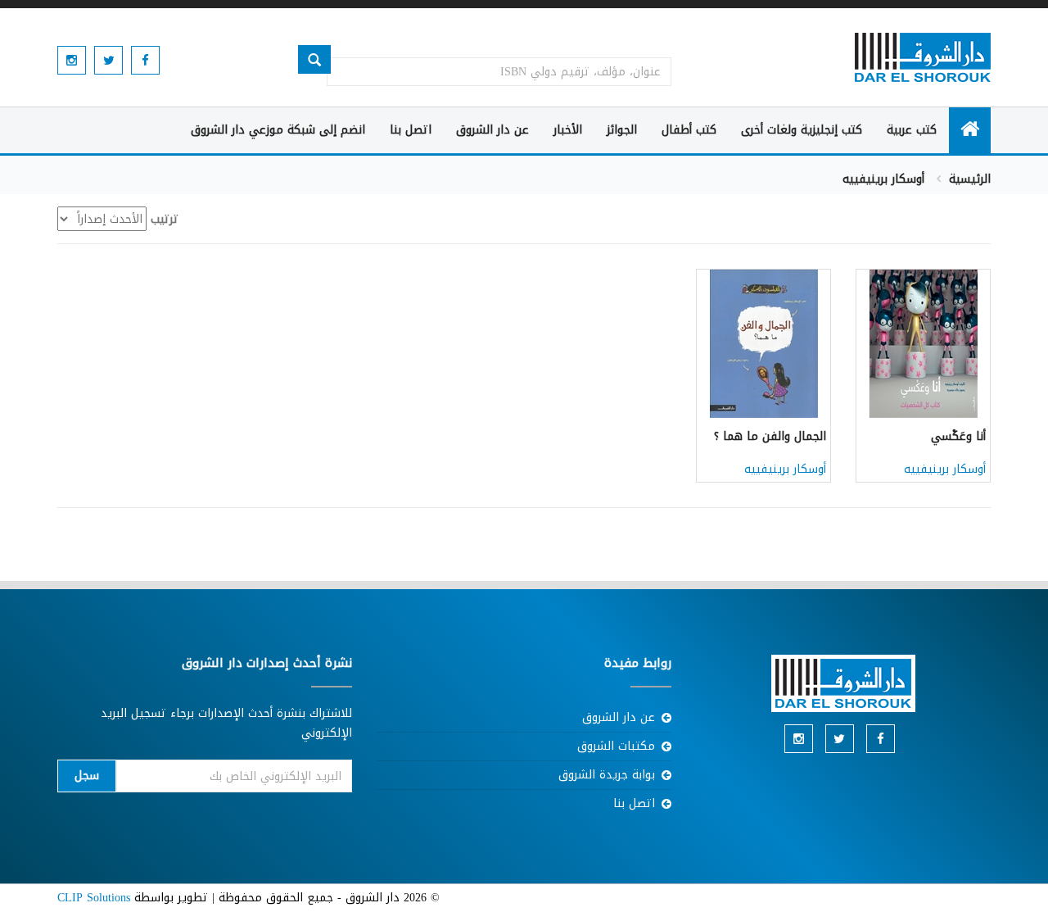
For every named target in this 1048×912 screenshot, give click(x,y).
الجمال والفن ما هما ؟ (770, 436)
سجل (87, 776)
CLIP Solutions (93, 898)
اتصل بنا (410, 130)
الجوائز (622, 130)
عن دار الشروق (492, 130)
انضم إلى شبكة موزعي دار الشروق (278, 130)
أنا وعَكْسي (958, 436)
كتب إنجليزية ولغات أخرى (801, 130)
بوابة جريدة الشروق (606, 775)
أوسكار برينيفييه (945, 469)
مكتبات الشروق (616, 746)
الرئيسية (970, 179)
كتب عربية (912, 130)
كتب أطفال (689, 130)
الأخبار (567, 130)
